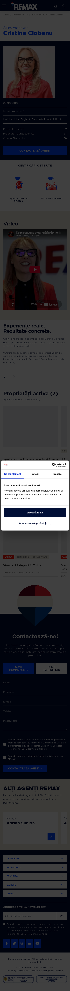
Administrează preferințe (33, 523)
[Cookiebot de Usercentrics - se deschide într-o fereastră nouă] (52, 465)
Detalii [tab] (35, 474)
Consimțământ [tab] (12, 474)
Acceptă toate (35, 512)
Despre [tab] (57, 474)
